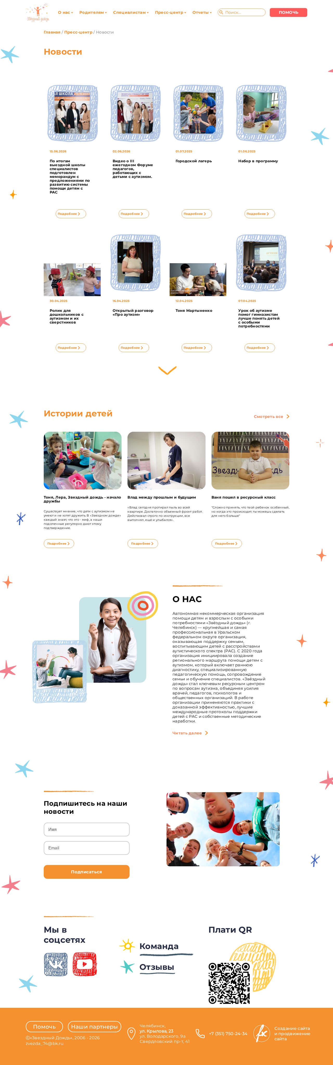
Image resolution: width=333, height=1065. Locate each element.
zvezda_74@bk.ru (45, 1043)
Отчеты (201, 12)
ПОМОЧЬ (289, 12)
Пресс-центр (169, 12)
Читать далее (187, 733)
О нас (64, 12)
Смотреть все (269, 416)
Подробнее (67, 214)
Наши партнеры (94, 1026)
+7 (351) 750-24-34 (228, 1033)
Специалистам (129, 12)
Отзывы (157, 967)
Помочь (44, 1026)
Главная (52, 32)
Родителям (91, 12)
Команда (159, 946)
